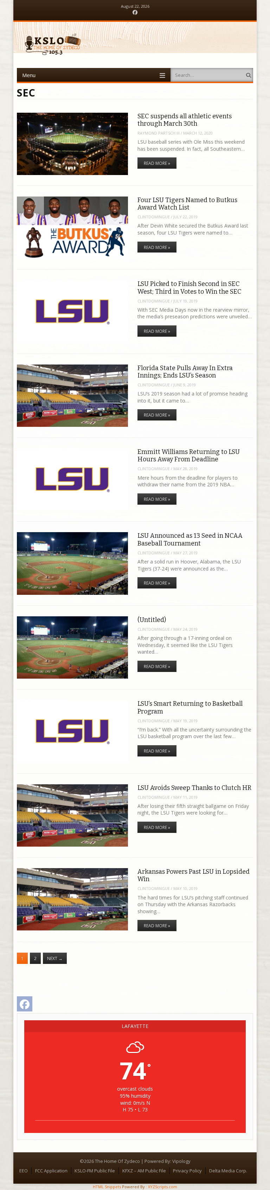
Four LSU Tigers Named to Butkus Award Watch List (187, 203)
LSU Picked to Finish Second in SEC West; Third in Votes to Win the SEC (189, 287)
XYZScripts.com (162, 1186)
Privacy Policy (187, 1170)
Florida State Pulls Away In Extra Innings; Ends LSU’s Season (185, 371)
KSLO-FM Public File (95, 1170)
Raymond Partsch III (158, 133)
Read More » (157, 163)
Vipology (181, 1161)
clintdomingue (153, 216)
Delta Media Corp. (228, 1170)
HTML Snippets (107, 1186)
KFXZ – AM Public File (144, 1170)
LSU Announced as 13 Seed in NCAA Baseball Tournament (190, 539)
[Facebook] (135, 12)
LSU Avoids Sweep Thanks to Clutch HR (194, 788)
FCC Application (51, 1170)
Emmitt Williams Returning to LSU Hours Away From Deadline (188, 455)
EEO (23, 1170)
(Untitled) (151, 620)
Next (55, 958)
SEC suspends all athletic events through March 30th (184, 119)
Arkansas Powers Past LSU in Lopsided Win (193, 875)
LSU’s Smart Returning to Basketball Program (190, 707)
